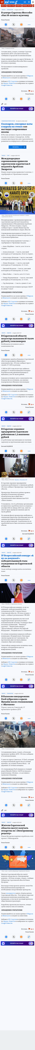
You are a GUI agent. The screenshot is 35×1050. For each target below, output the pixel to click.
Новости (3, 5)
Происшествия (10, 9)
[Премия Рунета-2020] (16, 2)
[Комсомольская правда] (9, 2)
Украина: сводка (28, 5)
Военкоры (19, 5)
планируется (10, 885)
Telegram (29, 76)
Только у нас (11, 5)
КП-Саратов (12, 81)
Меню (2, 2)
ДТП (5, 104)
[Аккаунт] (33, 2)
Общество (9, 546)
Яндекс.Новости (9, 83)
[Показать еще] (29, 24)
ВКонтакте (5, 78)
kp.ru (32, 91)
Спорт (8, 155)
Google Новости (6, 85)
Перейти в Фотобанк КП (21, 479)
